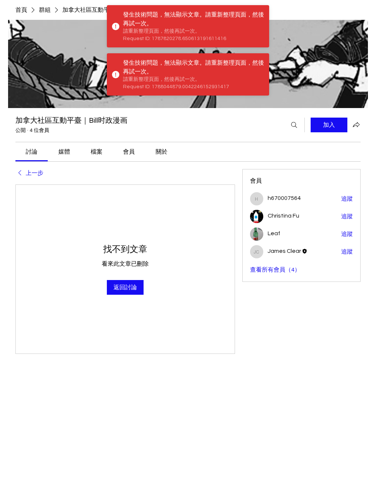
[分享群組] (356, 124)
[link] (31, 152)
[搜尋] (294, 125)
